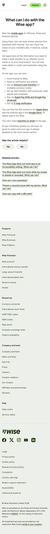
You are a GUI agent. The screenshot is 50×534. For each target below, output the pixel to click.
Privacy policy (8, 457)
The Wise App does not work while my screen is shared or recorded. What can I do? (24, 173)
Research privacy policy (13, 467)
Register (35, 5)
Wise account (8, 261)
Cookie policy (8, 462)
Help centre (7, 409)
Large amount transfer (12, 272)
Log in (24, 5)
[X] (11, 440)
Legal (4, 451)
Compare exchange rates (13, 330)
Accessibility (8, 488)
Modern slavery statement (14, 482)
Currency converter (11, 304)
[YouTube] (26, 440)
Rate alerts (7, 324)
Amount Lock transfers (25, 85)
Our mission (7, 382)
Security (6, 362)
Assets (5, 287)
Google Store (35, 112)
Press (4, 367)
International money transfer (15, 267)
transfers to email (26, 121)
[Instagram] (19, 440)
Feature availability (10, 335)
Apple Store (42, 109)
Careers (5, 372)
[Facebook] (4, 440)
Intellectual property (11, 493)
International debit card (12, 277)
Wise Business (9, 240)
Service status (8, 414)
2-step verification (23, 103)
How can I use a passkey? (15, 180)
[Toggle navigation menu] (44, 5)
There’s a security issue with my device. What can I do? (24, 187)
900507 (14, 514)
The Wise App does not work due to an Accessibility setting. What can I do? (21, 165)
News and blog (9, 357)
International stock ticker (13, 309)
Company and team (11, 351)
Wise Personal (8, 235)
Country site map (10, 477)
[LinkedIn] (33, 440)
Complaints (7, 472)
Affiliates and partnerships (14, 387)
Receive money (9, 282)
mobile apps (17, 33)
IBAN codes (7, 319)
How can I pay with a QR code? (17, 193)
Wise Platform (8, 245)
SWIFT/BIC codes (10, 314)
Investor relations (10, 377)
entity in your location (32, 524)
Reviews (6, 393)
